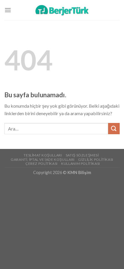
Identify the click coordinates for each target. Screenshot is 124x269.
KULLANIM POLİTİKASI (80, 163)
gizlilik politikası (95, 159)
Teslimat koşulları (43, 155)
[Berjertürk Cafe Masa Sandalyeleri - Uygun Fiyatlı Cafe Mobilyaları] (62, 10)
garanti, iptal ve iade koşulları (43, 159)
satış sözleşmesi (82, 155)
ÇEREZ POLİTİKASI (41, 163)
